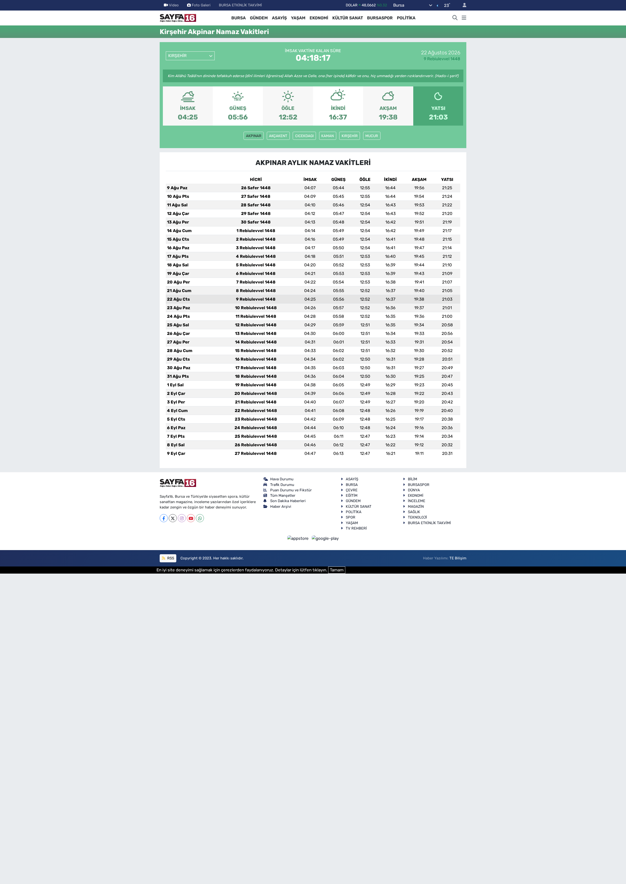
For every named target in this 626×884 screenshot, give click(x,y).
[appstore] (298, 538)
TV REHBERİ (356, 528)
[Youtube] (191, 518)
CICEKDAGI (304, 136)
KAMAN (327, 136)
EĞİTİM (352, 495)
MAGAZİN (416, 506)
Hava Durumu (281, 479)
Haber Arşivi (280, 506)
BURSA (238, 17)
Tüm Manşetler (282, 495)
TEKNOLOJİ (417, 517)
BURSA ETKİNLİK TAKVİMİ (240, 5)
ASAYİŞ (279, 17)
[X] (173, 518)
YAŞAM (298, 17)
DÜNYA (414, 490)
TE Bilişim (457, 558)
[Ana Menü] (464, 18)
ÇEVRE (352, 490)
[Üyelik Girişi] (462, 5)
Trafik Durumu (282, 485)
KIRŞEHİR (350, 136)
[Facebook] (164, 518)
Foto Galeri (201, 5)
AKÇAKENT (278, 136)
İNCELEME (416, 501)
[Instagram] (182, 518)
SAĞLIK (414, 512)
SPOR (350, 517)
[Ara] (455, 18)
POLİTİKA (406, 17)
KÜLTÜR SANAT (347, 17)
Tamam (337, 569)
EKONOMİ (319, 17)
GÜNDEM (259, 17)
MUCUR (371, 136)
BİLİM (412, 479)
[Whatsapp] (200, 518)
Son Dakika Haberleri (288, 501)
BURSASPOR (380, 17)
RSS (170, 558)
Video (174, 5)
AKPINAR (253, 136)
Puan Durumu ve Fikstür (291, 490)
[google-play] (325, 538)
